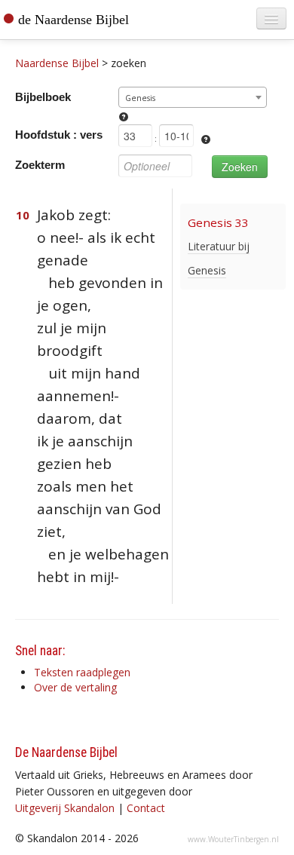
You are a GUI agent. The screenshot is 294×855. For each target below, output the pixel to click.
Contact (146, 808)
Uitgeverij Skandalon (65, 808)
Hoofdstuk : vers (59, 134)
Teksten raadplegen (82, 672)
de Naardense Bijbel (73, 19)
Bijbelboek (43, 96)
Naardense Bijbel (57, 63)
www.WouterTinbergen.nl (233, 839)
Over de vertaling (75, 687)
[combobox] (192, 97)
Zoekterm (40, 164)
